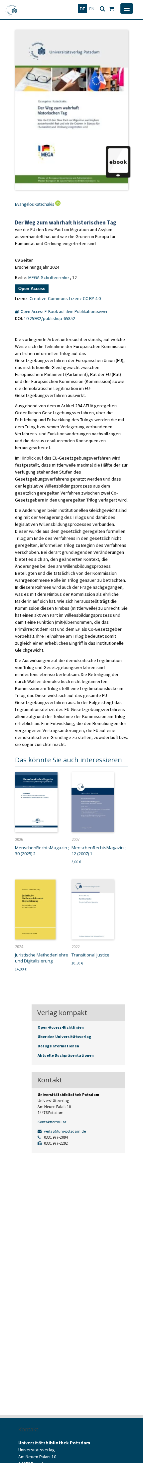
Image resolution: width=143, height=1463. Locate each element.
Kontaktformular (52, 1121)
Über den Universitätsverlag (64, 1036)
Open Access (31, 288)
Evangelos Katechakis (34, 204)
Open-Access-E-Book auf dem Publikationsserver (63, 311)
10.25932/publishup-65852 (49, 318)
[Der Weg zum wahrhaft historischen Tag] (71, 110)
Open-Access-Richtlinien (61, 1027)
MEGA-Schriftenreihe (48, 277)
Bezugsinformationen (58, 1045)
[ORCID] (57, 204)
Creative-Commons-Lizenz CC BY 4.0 (65, 298)
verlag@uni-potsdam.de (64, 1131)
